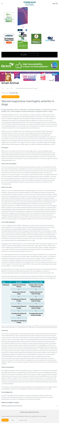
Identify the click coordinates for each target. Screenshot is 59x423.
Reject (12, 420)
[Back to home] (29, 3)
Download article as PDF (11, 96)
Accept (5, 420)
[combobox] (29, 54)
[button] (2, 3)
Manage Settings (23, 420)
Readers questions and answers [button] (11, 406)
